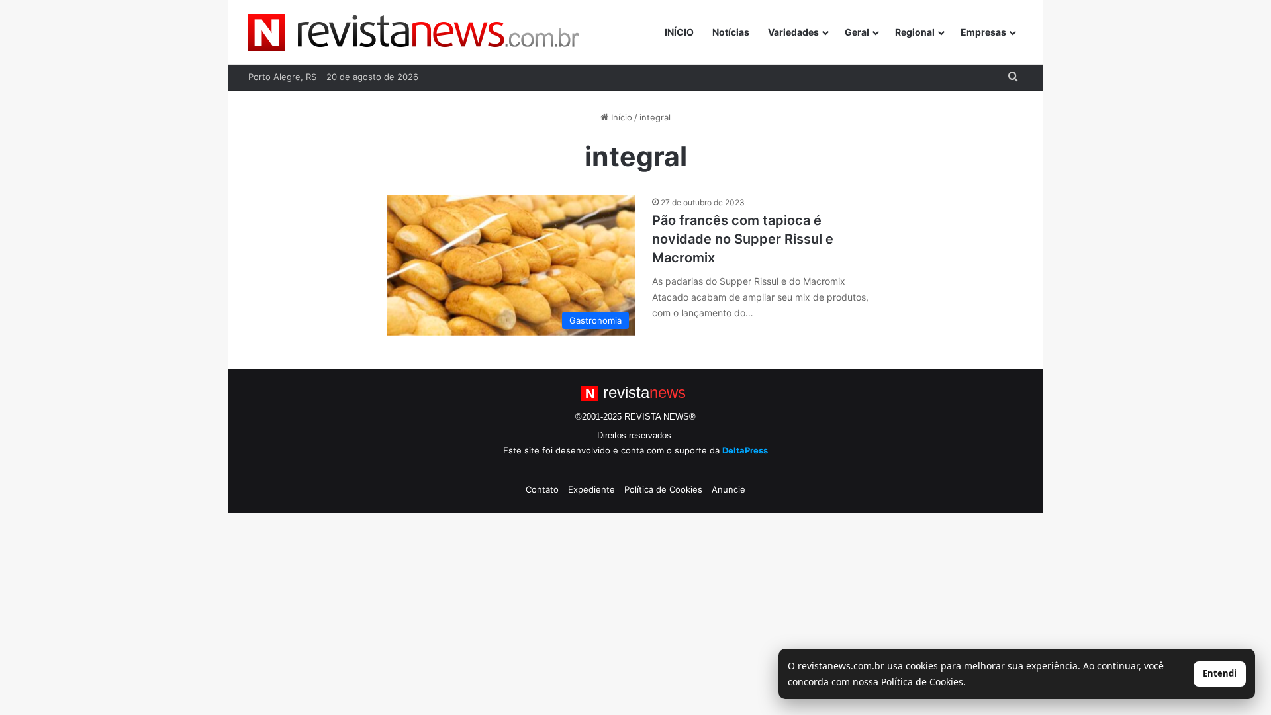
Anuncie (728, 489)
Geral (857, 32)
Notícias (730, 32)
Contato (542, 489)
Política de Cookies (663, 489)
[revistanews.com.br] (413, 32)
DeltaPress (745, 450)
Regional (915, 32)
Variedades (793, 32)
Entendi (1220, 673)
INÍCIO (679, 32)
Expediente (591, 489)
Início (620, 117)
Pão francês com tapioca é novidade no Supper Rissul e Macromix (742, 239)
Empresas (983, 32)
